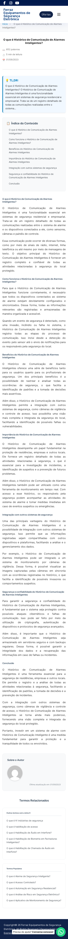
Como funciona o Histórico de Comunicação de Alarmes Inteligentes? (33, 141)
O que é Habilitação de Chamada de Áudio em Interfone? (30, 850)
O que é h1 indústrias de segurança (24, 820)
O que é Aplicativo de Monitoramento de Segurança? (33, 900)
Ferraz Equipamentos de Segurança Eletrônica (16, 14)
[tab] (33, 510)
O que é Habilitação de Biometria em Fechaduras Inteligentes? (31, 840)
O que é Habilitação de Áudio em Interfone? (29, 832)
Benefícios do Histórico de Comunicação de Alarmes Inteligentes (31, 151)
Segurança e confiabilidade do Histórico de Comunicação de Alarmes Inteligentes (31, 176)
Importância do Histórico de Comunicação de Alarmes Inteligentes (32, 160)
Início (5, 24)
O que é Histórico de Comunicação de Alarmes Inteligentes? (33, 131)
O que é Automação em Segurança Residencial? (31, 888)
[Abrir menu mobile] (58, 14)
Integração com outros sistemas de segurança (33, 168)
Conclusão (14, 183)
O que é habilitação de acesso (22, 826)
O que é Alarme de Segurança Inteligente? (28, 876)
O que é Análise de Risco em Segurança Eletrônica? (33, 894)
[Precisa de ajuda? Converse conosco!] (61, 932)
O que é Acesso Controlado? (21, 882)
